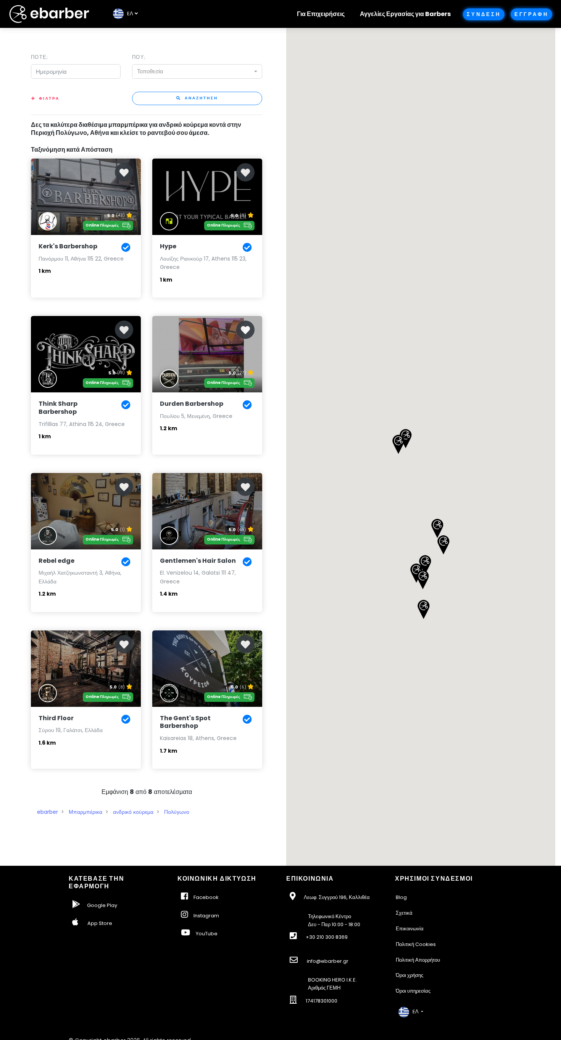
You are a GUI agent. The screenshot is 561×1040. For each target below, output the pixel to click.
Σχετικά (404, 913)
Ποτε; (39, 57)
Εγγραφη (531, 14)
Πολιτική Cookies (416, 944)
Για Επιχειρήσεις (321, 14)
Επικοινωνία (410, 928)
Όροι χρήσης (409, 975)
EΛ (128, 13)
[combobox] (197, 71)
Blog (401, 897)
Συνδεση (483, 14)
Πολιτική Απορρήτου (418, 960)
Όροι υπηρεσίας (413, 991)
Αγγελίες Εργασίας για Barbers (405, 14)
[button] (416, 573)
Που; (139, 57)
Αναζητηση (200, 98)
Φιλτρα (49, 98)
